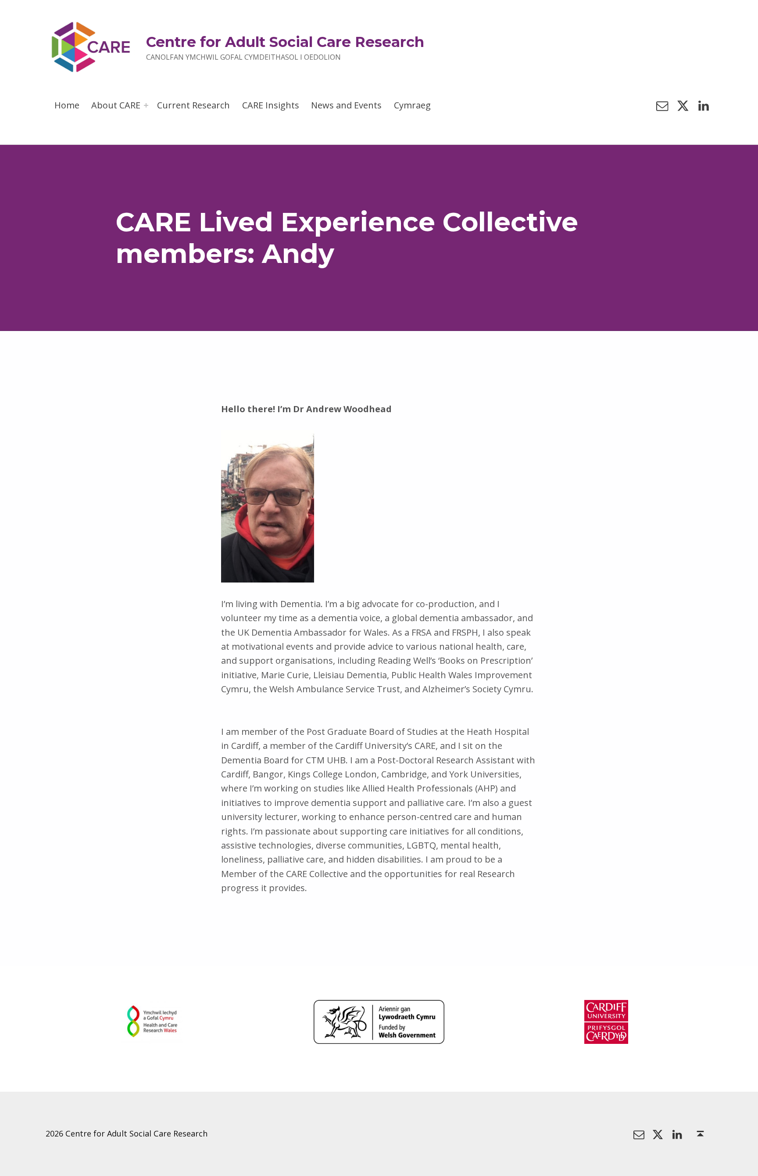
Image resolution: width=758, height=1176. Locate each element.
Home (66, 105)
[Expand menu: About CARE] (146, 105)
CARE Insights (270, 105)
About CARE (115, 105)
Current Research (193, 105)
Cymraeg (412, 105)
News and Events (346, 105)
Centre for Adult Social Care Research (285, 41)
